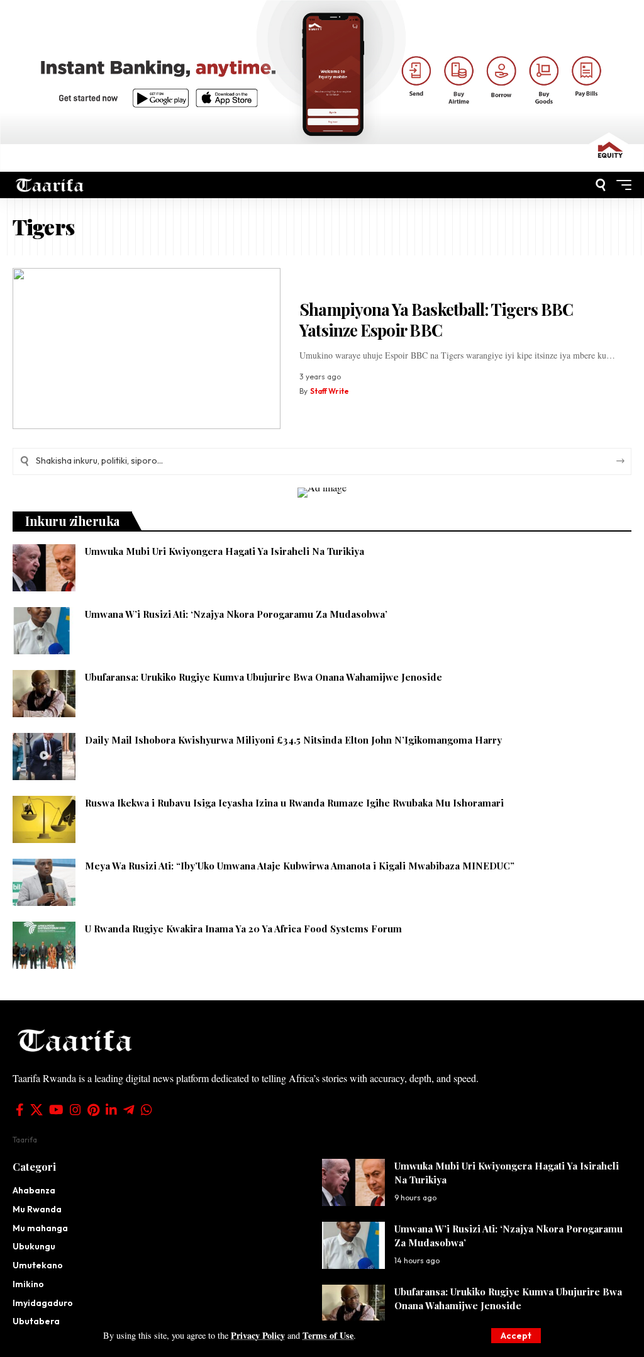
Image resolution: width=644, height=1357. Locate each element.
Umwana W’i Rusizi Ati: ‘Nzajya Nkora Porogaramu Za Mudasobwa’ (236, 614)
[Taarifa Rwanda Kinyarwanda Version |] (50, 185)
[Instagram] (75, 1109)
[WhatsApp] (146, 1109)
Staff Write (329, 391)
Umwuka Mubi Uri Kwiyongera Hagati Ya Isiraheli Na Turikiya (224, 551)
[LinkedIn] (111, 1109)
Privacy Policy (258, 1335)
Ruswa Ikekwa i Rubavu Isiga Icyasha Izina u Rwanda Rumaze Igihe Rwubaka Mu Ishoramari (294, 802)
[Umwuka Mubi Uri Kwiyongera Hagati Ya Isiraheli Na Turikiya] (44, 567)
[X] (36, 1109)
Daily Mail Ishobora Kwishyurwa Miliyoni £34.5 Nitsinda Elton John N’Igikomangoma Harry (293, 740)
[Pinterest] (93, 1109)
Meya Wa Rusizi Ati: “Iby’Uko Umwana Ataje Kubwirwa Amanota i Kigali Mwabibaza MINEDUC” (299, 865)
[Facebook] (20, 1109)
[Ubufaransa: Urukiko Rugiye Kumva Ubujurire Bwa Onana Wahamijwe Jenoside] (44, 693)
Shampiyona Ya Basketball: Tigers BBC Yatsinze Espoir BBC (436, 319)
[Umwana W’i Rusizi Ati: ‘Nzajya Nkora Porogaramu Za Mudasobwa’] (44, 630)
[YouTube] (56, 1109)
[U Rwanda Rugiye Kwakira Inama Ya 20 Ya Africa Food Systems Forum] (44, 945)
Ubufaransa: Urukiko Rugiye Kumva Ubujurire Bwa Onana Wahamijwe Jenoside (263, 677)
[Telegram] (129, 1109)
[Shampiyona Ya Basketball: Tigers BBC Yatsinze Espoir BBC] (146, 348)
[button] (516, 1335)
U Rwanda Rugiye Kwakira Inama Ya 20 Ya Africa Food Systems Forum (243, 928)
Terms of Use (328, 1335)
